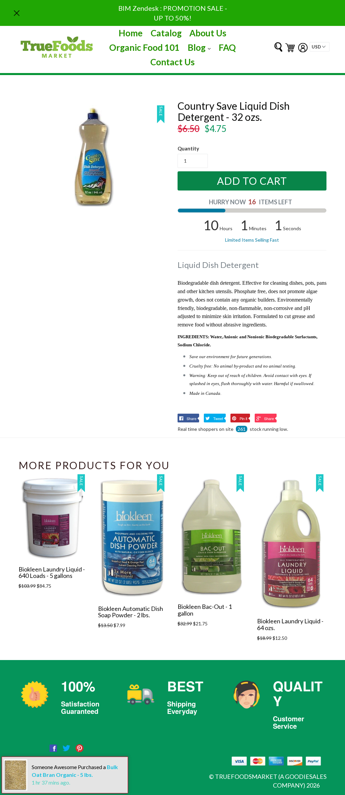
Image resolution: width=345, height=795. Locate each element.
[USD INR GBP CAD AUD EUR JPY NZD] (320, 46)
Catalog (166, 33)
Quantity (188, 148)
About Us (207, 33)
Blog (201, 47)
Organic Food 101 (144, 47)
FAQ (227, 47)
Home (131, 33)
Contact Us (172, 62)
